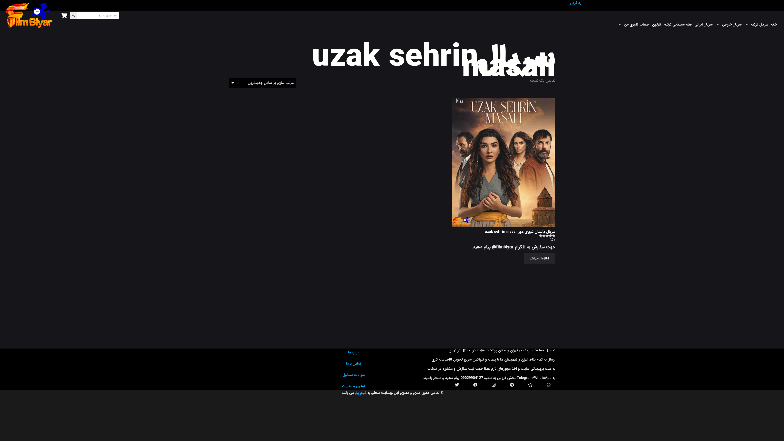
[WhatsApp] (549, 385)
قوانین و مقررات (353, 386)
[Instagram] (494, 385)
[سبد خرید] (64, 15)
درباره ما (353, 352)
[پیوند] (29, 15)
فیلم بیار (360, 393)
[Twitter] (457, 385)
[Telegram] (512, 385)
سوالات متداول (354, 375)
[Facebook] (475, 385)
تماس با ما (353, 363)
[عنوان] (530, 385)
